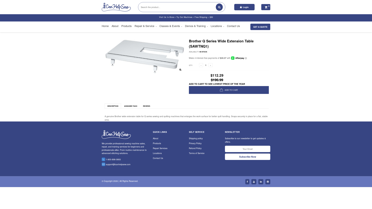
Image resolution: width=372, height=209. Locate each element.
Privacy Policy (195, 143)
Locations (217, 26)
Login (246, 7)
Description (112, 106)
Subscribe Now (247, 156)
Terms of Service (196, 153)
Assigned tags (130, 106)
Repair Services (160, 148)
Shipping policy (196, 138)
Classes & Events (170, 26)
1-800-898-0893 (113, 159)
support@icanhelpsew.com (118, 164)
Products (126, 26)
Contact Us (233, 26)
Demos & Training (196, 26)
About (115, 26)
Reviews (146, 106)
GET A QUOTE (260, 26)
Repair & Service (146, 26)
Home (105, 26)
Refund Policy (195, 148)
